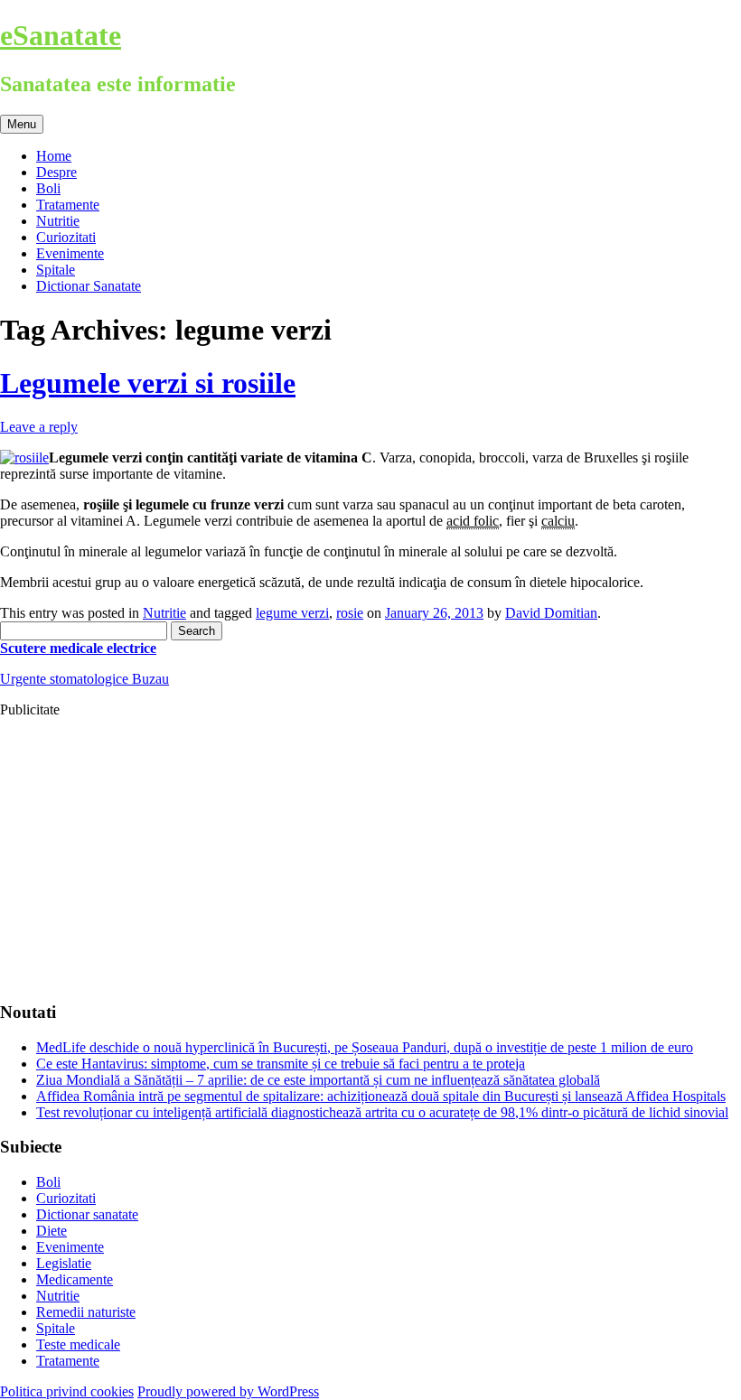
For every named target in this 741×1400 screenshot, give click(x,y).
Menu (21, 124)
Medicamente (74, 1279)
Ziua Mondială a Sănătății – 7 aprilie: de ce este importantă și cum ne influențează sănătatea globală (318, 1079)
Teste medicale (78, 1344)
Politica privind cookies (67, 1391)
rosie (349, 613)
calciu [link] (558, 520)
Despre (56, 172)
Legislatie (63, 1263)
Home (53, 155)
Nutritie (58, 221)
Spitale (55, 269)
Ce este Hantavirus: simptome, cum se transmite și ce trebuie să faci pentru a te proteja (280, 1063)
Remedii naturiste (86, 1312)
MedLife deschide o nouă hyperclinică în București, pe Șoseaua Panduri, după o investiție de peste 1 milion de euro (364, 1047)
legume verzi (292, 613)
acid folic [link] (472, 520)
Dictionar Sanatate (88, 286)
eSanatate (60, 35)
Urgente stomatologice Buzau (84, 678)
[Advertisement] (370, 859)
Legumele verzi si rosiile (147, 383)
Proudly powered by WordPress (228, 1391)
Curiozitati (66, 237)
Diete (51, 1230)
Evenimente (70, 253)
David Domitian (551, 613)
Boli (48, 188)
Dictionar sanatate (87, 1214)
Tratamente (67, 204)
